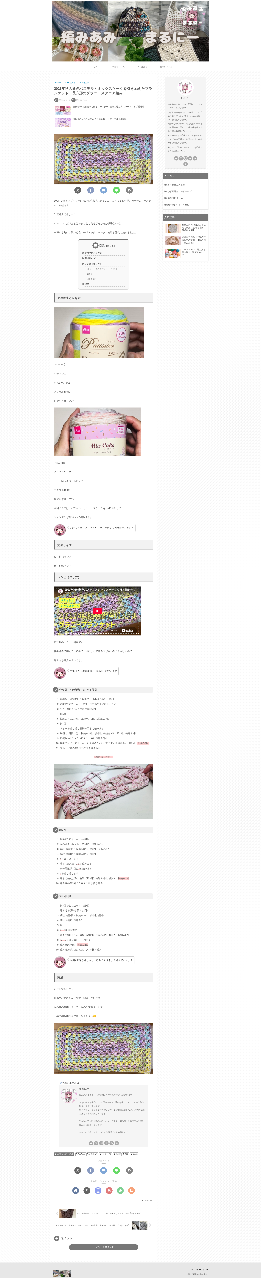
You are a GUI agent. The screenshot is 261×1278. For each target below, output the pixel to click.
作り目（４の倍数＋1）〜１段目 (102, 269)
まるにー (84, 1088)
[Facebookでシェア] (90, 190)
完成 (87, 284)
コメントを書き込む (103, 1247)
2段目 (89, 274)
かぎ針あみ (93, 1154)
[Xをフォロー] (96, 1143)
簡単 (126, 1154)
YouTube (81, 1154)
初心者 (118, 1154)
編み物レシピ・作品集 (65, 1154)
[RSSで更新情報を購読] (117, 1143)
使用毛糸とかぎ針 (93, 253)
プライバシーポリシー (199, 1269)
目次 (102, 245)
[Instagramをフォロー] (101, 1143)
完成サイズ (90, 258)
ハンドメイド (106, 1154)
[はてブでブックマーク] (103, 190)
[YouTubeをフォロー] (106, 1143)
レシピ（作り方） (93, 264)
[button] (129, 190)
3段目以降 (92, 279)
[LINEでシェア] (116, 190)
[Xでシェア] (77, 190)
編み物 (135, 1154)
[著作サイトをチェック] (91, 1143)
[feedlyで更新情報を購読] (111, 1143)
